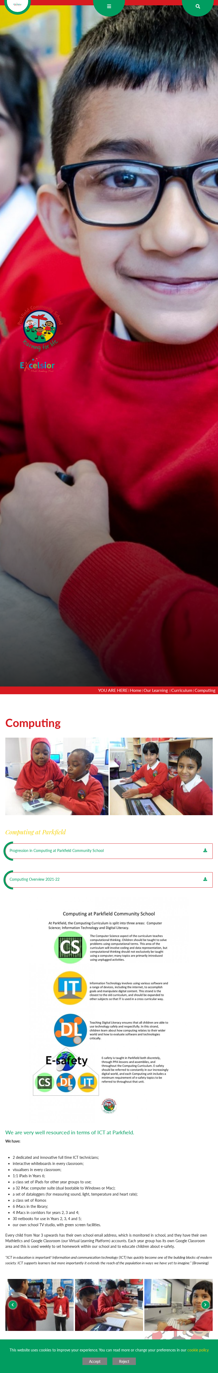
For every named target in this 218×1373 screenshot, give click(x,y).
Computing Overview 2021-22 (35, 879)
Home (135, 690)
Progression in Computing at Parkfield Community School (57, 850)
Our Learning (156, 690)
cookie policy (198, 1349)
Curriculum (181, 690)
